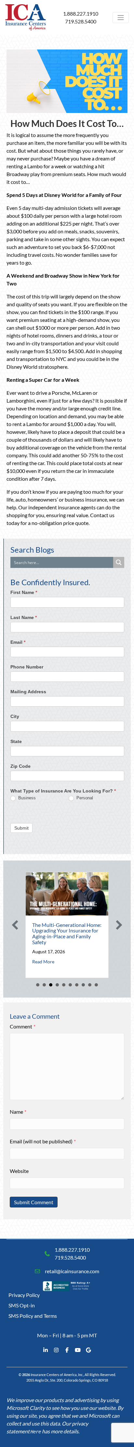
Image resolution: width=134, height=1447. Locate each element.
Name (18, 1112)
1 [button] (37, 984)
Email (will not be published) (43, 1141)
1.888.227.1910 (80, 13)
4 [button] (57, 984)
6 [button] (70, 984)
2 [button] (44, 984)
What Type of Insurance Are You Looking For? (63, 790)
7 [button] (76, 984)
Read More (43, 961)
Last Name (23, 617)
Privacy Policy (24, 1295)
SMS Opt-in (21, 1305)
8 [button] (83, 984)
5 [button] (63, 984)
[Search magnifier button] (118, 562)
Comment (22, 1026)
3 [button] (50, 984)
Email (17, 642)
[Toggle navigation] (121, 17)
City (14, 716)
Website (19, 1171)
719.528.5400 (80, 21)
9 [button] (89, 984)
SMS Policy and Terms (32, 1316)
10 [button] (96, 984)
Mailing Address (28, 691)
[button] (15, 925)
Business (26, 797)
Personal (84, 797)
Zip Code (20, 766)
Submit (21, 828)
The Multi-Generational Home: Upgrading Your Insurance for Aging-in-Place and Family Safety (66, 933)
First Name (23, 592)
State (16, 741)
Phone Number (26, 666)
